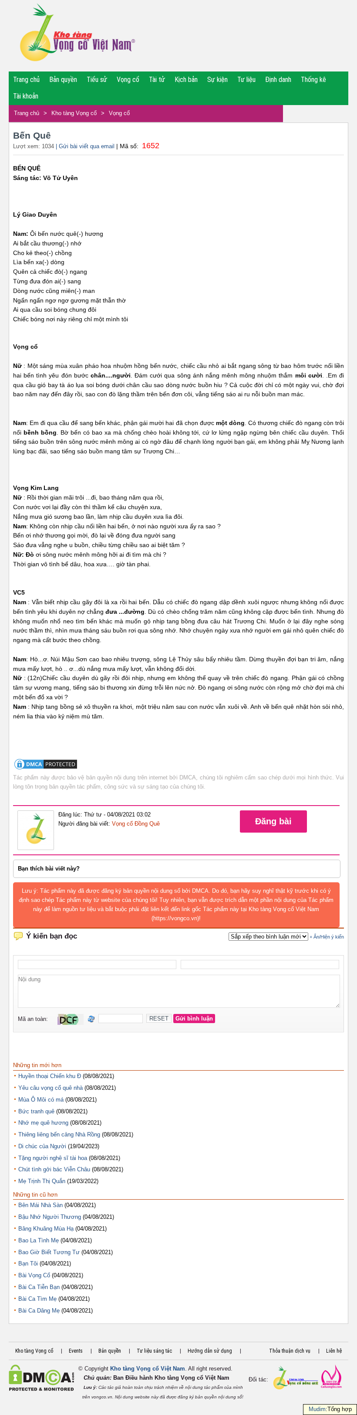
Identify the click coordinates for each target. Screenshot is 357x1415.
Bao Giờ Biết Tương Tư (49, 1252)
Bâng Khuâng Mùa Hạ (46, 1228)
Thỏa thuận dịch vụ (289, 1351)
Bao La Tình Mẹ (38, 1240)
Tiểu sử (97, 79)
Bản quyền (63, 79)
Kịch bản (186, 79)
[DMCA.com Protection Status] (45, 768)
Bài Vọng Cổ (34, 1275)
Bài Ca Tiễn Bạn (39, 1287)
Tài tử (157, 79)
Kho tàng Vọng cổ (74, 113)
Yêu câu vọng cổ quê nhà (50, 1088)
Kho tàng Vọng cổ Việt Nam (147, 1368)
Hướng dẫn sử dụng (210, 1351)
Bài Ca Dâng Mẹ (39, 1310)
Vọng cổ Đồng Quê (136, 823)
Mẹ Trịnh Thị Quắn (41, 1181)
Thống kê (313, 79)
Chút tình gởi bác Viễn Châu (54, 1169)
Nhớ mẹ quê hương (43, 1122)
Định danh (278, 79)
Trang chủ (26, 79)
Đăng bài (273, 821)
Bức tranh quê (36, 1111)
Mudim (317, 1409)
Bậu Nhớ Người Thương (49, 1217)
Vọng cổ (128, 79)
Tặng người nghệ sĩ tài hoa (52, 1158)
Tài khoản (25, 96)
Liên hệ (334, 1351)
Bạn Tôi (28, 1263)
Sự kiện (217, 79)
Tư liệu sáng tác (154, 1351)
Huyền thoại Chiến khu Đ (49, 1076)
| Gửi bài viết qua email (85, 146)
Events (76, 1351)
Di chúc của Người (42, 1146)
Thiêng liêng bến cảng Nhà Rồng (59, 1134)
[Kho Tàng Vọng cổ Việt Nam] (77, 35)
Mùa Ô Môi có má (41, 1099)
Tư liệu (246, 79)
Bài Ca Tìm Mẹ (37, 1299)
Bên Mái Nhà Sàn (40, 1205)
